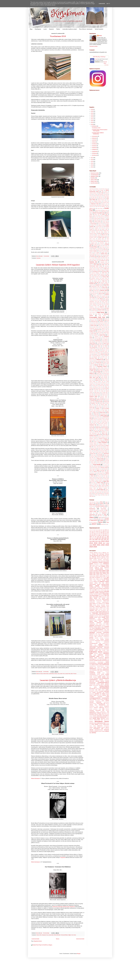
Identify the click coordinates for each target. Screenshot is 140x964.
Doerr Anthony (105, 236)
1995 (95, 538)
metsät (101, 670)
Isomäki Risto (51, 673)
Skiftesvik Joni (105, 431)
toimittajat (94, 717)
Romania (104, 603)
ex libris (107, 625)
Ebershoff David (98, 240)
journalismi (91, 636)
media (90, 670)
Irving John (104, 287)
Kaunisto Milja (92, 308)
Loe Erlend (105, 345)
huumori (95, 631)
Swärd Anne (93, 449)
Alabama (98, 558)
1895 (90, 531)
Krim (102, 587)
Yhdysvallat (95, 613)
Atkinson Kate (92, 208)
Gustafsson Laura (103, 260)
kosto (108, 650)
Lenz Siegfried (105, 339)
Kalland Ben (99, 302)
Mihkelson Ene (93, 363)
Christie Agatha (94, 223)
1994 (93, 538)
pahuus (90, 685)
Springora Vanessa (93, 438)
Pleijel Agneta (96, 392)
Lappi (95, 589)
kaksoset (101, 637)
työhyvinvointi (106, 719)
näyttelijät (107, 681)
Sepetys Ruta (105, 426)
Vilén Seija (105, 475)
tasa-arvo (96, 714)
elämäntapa (99, 622)
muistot (98, 672)
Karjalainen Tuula (93, 306)
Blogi (31, 29)
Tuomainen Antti (106, 461)
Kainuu (95, 580)
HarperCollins (103, 508)
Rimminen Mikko (104, 404)
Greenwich (107, 569)
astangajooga (106, 615)
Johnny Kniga (92, 511)
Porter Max (91, 393)
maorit (98, 667)
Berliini (107, 560)
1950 (101, 532)
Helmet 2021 (105, 572)
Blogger (78, 953)
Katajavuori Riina (103, 306)
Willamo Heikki (101, 485)
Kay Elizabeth (93, 309)
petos (100, 688)
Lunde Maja (101, 348)
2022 (92, 117)
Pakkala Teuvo (92, 384)
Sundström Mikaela (100, 445)
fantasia (91, 626)
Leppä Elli (91, 340)
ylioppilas (100, 731)
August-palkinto (106, 559)
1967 (97, 534)
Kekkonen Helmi (101, 309)
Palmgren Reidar (100, 384)
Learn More (102, 3)
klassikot (91, 650)
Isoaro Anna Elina (100, 289)
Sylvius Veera (100, 449)
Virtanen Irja (91, 477)
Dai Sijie (102, 227)
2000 (108, 538)
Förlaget (97, 507)
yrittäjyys (103, 731)
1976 (93, 535)
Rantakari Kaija (94, 400)
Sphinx (107, 520)
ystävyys (107, 731)
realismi (94, 695)
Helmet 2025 (92, 574)
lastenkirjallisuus (92, 659)
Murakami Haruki (102, 366)
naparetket (91, 678)
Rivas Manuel (99, 405)
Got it (108, 3)
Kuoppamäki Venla (93, 328)
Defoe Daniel (91, 230)
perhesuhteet (104, 687)
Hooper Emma (104, 278)
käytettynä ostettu (94, 176)
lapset (95, 657)
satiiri (104, 703)
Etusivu (57, 938)
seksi (96, 704)
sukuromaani (98, 710)
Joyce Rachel (92, 298)
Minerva (91, 515)
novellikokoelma (105, 678)
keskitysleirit (106, 641)
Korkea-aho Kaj (94, 321)
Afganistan (103, 556)
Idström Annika (104, 286)
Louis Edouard (92, 347)
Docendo (92, 506)
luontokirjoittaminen (93, 663)
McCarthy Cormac (103, 358)
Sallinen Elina (99, 416)
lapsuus (107, 657)
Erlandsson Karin (103, 242)
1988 (98, 536)
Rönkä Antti (96, 414)
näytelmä (102, 681)
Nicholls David (106, 373)
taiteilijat (99, 713)
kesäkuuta (94, 145)
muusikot (103, 675)
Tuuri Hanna (105, 464)
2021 (92, 118)
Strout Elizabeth (102, 442)
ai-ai (106, 524)
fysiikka (102, 626)
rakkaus (103, 693)
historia (93, 628)
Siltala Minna (101, 430)
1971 (101, 534)
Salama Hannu (92, 416)
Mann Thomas (73, 673)
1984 (108, 535)
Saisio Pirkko (103, 415)
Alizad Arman (91, 202)
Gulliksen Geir (96, 260)
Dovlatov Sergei (101, 237)
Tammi (100, 522)
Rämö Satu (102, 412)
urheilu (92, 724)
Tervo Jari (100, 456)
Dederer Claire (104, 229)
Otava (91, 517)
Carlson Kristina (97, 221)
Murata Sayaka (92, 367)
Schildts (101, 519)
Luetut (45, 29)
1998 (102, 538)
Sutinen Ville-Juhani (97, 446)
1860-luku (100, 552)
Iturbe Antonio (99, 291)
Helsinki (97, 574)
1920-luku (107, 554)
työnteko (91, 721)
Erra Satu (101, 244)
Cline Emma (106, 223)
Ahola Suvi (91, 195)
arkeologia (96, 615)
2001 (90, 539)
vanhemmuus (106, 725)
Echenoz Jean (106, 240)
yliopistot (96, 731)
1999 (105, 538)
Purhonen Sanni (103, 396)
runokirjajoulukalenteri (95, 698)
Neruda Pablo (105, 371)
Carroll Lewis (105, 221)
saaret (103, 700)
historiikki (107, 628)
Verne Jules (98, 474)
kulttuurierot (100, 655)
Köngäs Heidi (92, 331)
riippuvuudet (99, 695)
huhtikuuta (94, 149)
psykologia (106, 691)
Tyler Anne (91, 466)
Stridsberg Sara (104, 441)
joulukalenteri (106, 635)
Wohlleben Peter (92, 489)
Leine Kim (98, 339)
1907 (95, 531)
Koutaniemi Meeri (92, 324)
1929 (99, 531)
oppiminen (107, 683)
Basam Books (92, 504)
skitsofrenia (107, 707)
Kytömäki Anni (97, 329)
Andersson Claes (95, 203)
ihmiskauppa (99, 632)
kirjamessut (100, 646)
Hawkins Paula (92, 268)
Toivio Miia (107, 460)
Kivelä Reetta (102, 315)
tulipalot (107, 718)
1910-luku (94, 554)
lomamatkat (104, 659)
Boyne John (97, 214)
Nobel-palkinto (96, 596)
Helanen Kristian (101, 270)
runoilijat (107, 696)
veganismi (103, 727)
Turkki (96, 610)
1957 (108, 532)
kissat (102, 648)
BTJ (106, 503)
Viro (108, 611)
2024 (92, 113)
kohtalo (96, 650)
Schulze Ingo (91, 426)
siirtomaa (91, 707)
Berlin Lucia (98, 211)
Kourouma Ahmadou (104, 322)
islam (96, 633)
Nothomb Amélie (94, 374)
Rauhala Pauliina (99, 401)
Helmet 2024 (106, 573)
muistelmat (92, 672)
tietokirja (91, 717)
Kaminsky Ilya (100, 304)
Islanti (93, 577)
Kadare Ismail (104, 301)
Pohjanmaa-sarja (98, 599)
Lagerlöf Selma (106, 332)
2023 (92, 115)
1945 (93, 532)
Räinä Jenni (95, 412)
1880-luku (104, 552)
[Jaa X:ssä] (55, 256)
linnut (101, 659)
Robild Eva (105, 405)
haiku (90, 628)
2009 (93, 541)
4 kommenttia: (46, 256)
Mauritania (91, 594)
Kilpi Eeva (100, 312)
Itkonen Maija (92, 291)
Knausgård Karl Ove (97, 317)
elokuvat (107, 619)
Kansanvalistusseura (103, 511)
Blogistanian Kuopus (98, 563)
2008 (90, 541)
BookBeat (93, 178)
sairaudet (91, 702)
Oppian (105, 515)
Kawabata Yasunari (99, 308)
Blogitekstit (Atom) (38, 941)
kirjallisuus (107, 644)
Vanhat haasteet (99, 29)
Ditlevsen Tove (104, 234)
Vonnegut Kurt (92, 478)
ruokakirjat (94, 699)
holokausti (91, 629)
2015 (92, 161)
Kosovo (98, 587)
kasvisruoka (97, 640)
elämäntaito (91, 622)
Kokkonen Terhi (94, 320)
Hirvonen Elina (104, 275)
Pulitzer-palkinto (92, 603)
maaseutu (91, 667)
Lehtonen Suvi (92, 339)
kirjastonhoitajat (92, 647)
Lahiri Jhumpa (93, 333)
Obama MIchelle (57, 934)
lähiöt (90, 664)
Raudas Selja (92, 401)
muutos (107, 675)
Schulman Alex (92, 425)
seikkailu (91, 704)
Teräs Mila (91, 457)
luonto (107, 662)
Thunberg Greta (98, 457)
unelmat (107, 723)
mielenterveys (106, 670)
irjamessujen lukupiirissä (69, 906)
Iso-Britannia (97, 577)
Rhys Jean (96, 404)
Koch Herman (99, 318)
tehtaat (103, 714)
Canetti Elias (102, 219)
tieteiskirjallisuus (106, 715)
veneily (90, 728)
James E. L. (95, 294)
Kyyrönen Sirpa (105, 329)
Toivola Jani (93, 461)
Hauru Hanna (96, 267)
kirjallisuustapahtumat (93, 646)
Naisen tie (100, 594)
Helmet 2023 (99, 573)
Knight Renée (92, 318)
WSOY (94, 524)
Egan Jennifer (93, 241)
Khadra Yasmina (101, 310)
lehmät (97, 659)
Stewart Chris (96, 441)
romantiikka (91, 696)
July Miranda (100, 298)
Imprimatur (102, 510)
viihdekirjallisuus (96, 728)
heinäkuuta (94, 143)
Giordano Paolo (94, 256)
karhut (98, 639)
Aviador (101, 503)
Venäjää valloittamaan (103, 611)
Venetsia (94, 611)
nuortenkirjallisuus (93, 679)
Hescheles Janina (92, 274)
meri (98, 670)
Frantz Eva (105, 249)
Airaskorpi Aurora (94, 198)
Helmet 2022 (92, 573)
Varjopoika (62, 857)
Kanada (103, 580)
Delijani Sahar (106, 230)
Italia (108, 577)
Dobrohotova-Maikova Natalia (95, 236)
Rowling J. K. (98, 408)
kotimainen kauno (95, 652)
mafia (95, 667)
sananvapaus (106, 702)
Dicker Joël (100, 233)
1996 (97, 538)
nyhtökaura (107, 679)
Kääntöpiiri (100, 514)
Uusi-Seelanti (103, 610)
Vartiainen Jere (93, 473)
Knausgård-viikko (92, 587)
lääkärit (93, 664)
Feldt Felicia (105, 245)
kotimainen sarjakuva (98, 653)
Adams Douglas (100, 190)
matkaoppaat (99, 668)
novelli (100, 678)
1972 (104, 534)
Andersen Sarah (39, 673)
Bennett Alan (91, 211)
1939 (104, 531)
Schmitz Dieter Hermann (102, 423)
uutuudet (100, 724)
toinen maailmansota (101, 717)
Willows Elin (95, 486)
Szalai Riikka (95, 450)
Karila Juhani (104, 305)
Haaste (100, 570)
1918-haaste (101, 554)
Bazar (99, 504)
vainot (90, 725)
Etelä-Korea (106, 567)
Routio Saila (91, 408)
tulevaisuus (103, 718)
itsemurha (103, 633)
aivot (108, 614)
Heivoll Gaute (93, 270)
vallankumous (99, 725)
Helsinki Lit (102, 574)
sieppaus (101, 706)
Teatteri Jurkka (106, 607)
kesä (100, 643)
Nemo (96, 515)
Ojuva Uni (91, 380)
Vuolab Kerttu (99, 478)
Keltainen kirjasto (104, 581)
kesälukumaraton (105, 643)
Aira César (107, 197)
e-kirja (103, 619)
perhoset (97, 688)
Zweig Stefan (99, 492)
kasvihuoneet (91, 640)
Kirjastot (98, 584)
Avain (97, 503)
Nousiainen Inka (102, 374)
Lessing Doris (97, 340)
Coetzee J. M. (93, 225)
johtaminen (96, 635)
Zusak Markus (92, 492)
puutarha (107, 692)
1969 (99, 534)
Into (106, 510)
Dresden (96, 566)
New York (107, 595)
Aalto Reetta (91, 188)
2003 (96, 539)
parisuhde (106, 685)
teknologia (107, 714)
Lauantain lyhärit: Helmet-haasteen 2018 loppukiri (58, 265)
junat (95, 636)
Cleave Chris (100, 223)
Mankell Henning (104, 354)
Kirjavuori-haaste (105, 584)
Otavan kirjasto (93, 598)
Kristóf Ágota (100, 324)
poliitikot (103, 689)
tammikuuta (94, 155)
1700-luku (91, 552)
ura (90, 724)
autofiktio (91, 617)
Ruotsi (107, 603)
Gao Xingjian (96, 252)
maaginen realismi (98, 664)
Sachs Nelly (97, 415)
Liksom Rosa (92, 343)
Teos (107, 522)
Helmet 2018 (45, 673)
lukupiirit (99, 660)
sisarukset (96, 707)
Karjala (107, 580)
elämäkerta (106, 621)
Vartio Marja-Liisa (101, 473)
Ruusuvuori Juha (101, 411)
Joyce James (104, 297)
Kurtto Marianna (102, 328)
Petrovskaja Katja (97, 389)
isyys (99, 633)
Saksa (90, 605)
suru (103, 710)
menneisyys (94, 670)
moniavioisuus (99, 671)
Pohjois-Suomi (106, 600)
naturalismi (96, 678)
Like (105, 514)
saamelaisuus (97, 700)
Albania (102, 558)
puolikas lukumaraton (97, 692)
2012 (92, 167)
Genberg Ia (98, 255)
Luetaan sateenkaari (99, 591)
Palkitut (58, 29)
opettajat (98, 683)
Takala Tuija (91, 452)
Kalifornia (99, 580)
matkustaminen (106, 668)
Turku (99, 610)
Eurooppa (91, 569)
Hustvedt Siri (92, 283)
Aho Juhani (95, 194)
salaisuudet (98, 702)
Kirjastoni (51, 29)
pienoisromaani (105, 688)
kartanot (102, 639)
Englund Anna (94, 242)
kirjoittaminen (92, 648)
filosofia (99, 626)
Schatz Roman (96, 422)
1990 (103, 536)
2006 (105, 539)
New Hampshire (101, 595)
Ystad (90, 614)
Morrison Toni (97, 365)
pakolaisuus (101, 685)
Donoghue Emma (92, 237)
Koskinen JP (102, 321)
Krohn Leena (94, 325)
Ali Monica (105, 201)
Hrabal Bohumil (101, 279)
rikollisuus (104, 695)
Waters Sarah (100, 482)
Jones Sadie (91, 297)
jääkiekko (96, 637)
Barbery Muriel (98, 210)
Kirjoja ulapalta (94, 585)
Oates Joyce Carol (93, 377)
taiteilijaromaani (92, 713)
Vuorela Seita (106, 478)
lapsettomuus (101, 657)
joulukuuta (94, 126)
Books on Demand (105, 504)
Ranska (100, 603)
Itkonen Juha (57, 673)
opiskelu (102, 683)
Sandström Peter (92, 419)
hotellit (105, 629)
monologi (107, 671)
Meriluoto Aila (98, 362)
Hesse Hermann (101, 274)
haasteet (106, 626)
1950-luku (100, 555)
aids (100, 614)
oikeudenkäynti (92, 682)
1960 (90, 534)
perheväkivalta (92, 688)
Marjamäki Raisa (96, 356)
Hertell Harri (104, 272)
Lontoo (93, 591)
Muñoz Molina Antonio (102, 367)
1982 (104, 535)
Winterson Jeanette (103, 488)
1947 (95, 532)
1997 (100, 538)
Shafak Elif (98, 427)
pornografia (91, 691)
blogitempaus (106, 618)
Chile (90, 566)
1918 (97, 554)
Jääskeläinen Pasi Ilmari (94, 301)
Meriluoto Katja (106, 362)
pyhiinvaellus (91, 693)
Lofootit (102, 589)
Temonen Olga (93, 456)
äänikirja (94, 732)
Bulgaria (107, 565)
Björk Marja (104, 211)
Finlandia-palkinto (99, 569)
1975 (90, 535)
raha (100, 693)
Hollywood (107, 574)
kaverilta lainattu (94, 183)
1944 (90, 532)
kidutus (90, 644)
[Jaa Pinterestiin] (58, 256)
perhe (95, 687)
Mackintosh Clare (92, 352)
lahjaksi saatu (94, 181)
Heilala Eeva (106, 268)
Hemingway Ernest (96, 271)
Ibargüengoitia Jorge (95, 286)
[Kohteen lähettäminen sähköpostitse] (52, 256)
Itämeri (90, 578)
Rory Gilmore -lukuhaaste (85, 29)
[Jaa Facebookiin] (56, 256)
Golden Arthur (105, 257)
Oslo (108, 596)
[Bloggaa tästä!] (53, 256)
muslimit (90, 675)
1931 (101, 531)
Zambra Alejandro (104, 490)
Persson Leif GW (101, 388)
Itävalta (94, 578)
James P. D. (101, 294)
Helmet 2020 (99, 572)
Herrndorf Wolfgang (95, 272)
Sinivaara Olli (97, 431)
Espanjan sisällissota (94, 567)
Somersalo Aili (96, 437)
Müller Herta (93, 370)
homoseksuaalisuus (98, 629)
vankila (94, 727)
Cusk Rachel (106, 226)
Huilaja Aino (104, 280)
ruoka (90, 699)
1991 (105, 536)
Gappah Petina (104, 252)
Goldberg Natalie (97, 257)
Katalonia (91, 581)
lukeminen (91, 660)
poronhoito (96, 691)
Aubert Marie (99, 208)
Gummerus (92, 508)
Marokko (107, 592)
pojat (96, 689)
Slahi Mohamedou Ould (94, 433)
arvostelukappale (94, 174)
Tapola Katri (99, 453)
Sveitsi (90, 607)
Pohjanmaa (91, 599)
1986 (93, 536)
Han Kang (96, 264)
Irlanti (90, 577)
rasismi (107, 693)
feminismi (95, 626)
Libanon (98, 589)
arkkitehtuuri (101, 615)
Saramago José (101, 419)
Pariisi (108, 598)
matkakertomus (92, 668)
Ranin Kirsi (107, 399)
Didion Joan (97, 234)
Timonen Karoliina (99, 460)
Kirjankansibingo (92, 584)
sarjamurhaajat (99, 703)
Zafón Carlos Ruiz (95, 490)
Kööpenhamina (106, 588)
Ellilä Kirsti (107, 241)
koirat (100, 650)
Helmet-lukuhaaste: (35, 862)
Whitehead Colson (93, 485)
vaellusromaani (106, 724)
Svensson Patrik (94, 448)
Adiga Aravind (104, 191)
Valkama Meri (92, 470)
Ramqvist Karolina (99, 399)
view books (106, 64)
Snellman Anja (92, 435)
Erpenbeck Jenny (93, 244)
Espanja (107, 566)
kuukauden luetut (94, 656)
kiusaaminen (106, 648)
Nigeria (90, 596)
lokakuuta (94, 138)
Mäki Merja (100, 369)
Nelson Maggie (97, 371)
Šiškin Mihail (91, 496)
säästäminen (102, 711)
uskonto (96, 724)
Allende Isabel (98, 202)
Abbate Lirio (98, 188)
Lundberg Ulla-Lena (93, 348)
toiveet (107, 717)
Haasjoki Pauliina (92, 263)
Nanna (100, 35)
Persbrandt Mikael (64, 934)
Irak (106, 576)
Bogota (93, 565)
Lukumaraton (102, 592)
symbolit (107, 710)
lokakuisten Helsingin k (57, 906)
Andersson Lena (104, 203)
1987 (95, 536)
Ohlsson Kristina (105, 378)
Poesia (100, 517)
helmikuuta (94, 153)
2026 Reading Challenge (99, 56)
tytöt (102, 719)
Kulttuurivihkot (92, 514)
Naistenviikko (106, 594)
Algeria (90, 559)
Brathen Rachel (92, 215)
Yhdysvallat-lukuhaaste (104, 613)
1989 (100, 536)
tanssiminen (91, 714)
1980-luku (94, 556)
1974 (108, 534)
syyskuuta (94, 140)
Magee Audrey (100, 352)
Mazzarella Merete (93, 358)
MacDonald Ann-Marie (93, 351)
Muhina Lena (92, 366)
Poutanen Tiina (105, 393)
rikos (108, 695)
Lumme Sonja (105, 347)
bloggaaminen (92, 618)
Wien (90, 613)
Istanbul (104, 577)
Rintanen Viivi (92, 405)
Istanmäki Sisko (96, 290)
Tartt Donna (106, 453)
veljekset (107, 727)
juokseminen (100, 636)
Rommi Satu (91, 407)
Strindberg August (92, 442)
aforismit (97, 614)
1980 (99, 535)
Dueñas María (101, 238)
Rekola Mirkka (102, 403)
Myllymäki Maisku (92, 369)
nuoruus (101, 679)
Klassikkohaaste (105, 585)
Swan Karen (106, 448)
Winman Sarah (92, 488)
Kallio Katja (105, 302)
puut (103, 692)
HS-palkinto (95, 570)
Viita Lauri (100, 475)
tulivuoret (91, 719)
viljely (102, 728)
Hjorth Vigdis (91, 276)
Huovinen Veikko (104, 282)
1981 (101, 535)
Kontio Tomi (62, 673)
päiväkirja (97, 693)
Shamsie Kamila (104, 427)
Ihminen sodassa (99, 576)
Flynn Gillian (103, 248)
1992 (108, 536)
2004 (99, 539)
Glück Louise (101, 256)
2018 (92, 124)
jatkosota (91, 635)
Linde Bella (99, 343)
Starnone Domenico (103, 438)
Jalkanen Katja (101, 293)
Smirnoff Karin (92, 434)
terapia (90, 715)
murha (107, 672)
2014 (92, 163)
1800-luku (96, 552)
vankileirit (98, 727)
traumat (94, 718)
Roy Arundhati (106, 408)
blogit (99, 618)
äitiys (90, 732)
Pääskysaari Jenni (103, 397)
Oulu (99, 598)
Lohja (105, 589)
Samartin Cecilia (105, 418)
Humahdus (91, 510)
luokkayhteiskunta (105, 660)
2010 (96, 541)
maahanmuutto (105, 664)
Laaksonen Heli (100, 331)
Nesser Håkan (99, 373)
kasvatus (107, 639)
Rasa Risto (100, 400)
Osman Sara (101, 381)
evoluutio (103, 625)
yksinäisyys (91, 731)
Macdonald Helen (103, 351)
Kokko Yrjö (107, 318)
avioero (99, 617)
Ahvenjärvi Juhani (98, 195)
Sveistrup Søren (106, 446)
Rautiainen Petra (94, 403)
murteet (102, 674)
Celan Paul (99, 222)
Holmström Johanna (95, 278)
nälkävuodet (91, 681)
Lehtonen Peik (105, 337)
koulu (95, 654)
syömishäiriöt (92, 711)
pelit (90, 687)
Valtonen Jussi (97, 471)
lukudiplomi (96, 660)
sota (103, 709)
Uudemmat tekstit (35, 938)
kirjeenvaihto (99, 647)
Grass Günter (92, 259)
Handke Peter (104, 264)
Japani (97, 578)
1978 (97, 535)
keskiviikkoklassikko (93, 643)
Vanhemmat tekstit (80, 938)
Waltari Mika (106, 481)
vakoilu (94, 725)
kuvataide (107, 656)
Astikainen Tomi (104, 206)
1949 (99, 532)
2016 (92, 159)
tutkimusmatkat (97, 719)
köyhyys (91, 657)
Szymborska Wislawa (104, 450)
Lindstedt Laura (94, 344)
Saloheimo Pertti (97, 418)
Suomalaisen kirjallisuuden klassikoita (97, 606)
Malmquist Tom (96, 354)
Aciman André (92, 190)
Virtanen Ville (105, 477)
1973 (106, 534)
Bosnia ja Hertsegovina (100, 565)
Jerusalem (101, 578)
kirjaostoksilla (106, 646)
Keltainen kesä (96, 581)
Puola (97, 603)
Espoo (101, 567)
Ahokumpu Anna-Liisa (103, 194)
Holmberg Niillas (105, 276)
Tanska (101, 607)
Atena (101, 502)
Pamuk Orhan (95, 385)
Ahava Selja (100, 192)
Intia (104, 576)
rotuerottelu (100, 696)
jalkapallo (107, 633)
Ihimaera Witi (91, 287)
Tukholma (91, 610)
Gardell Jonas (104, 253)
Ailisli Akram (100, 197)
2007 (108, 539)
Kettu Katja (95, 310)
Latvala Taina (67, 673)
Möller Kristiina (106, 369)
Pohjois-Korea (99, 600)
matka (107, 667)
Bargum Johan (105, 210)
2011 (99, 541)
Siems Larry (95, 430)
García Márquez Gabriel (94, 253)
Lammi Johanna (102, 333)
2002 (93, 539)
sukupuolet (91, 710)
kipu (95, 644)
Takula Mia (98, 452)
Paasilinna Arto (105, 382)
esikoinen (91, 625)
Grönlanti (91, 570)
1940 (106, 531)
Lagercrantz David (98, 332)
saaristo (107, 700)
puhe (90, 692)
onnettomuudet (92, 683)
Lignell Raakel (105, 341)
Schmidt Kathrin (92, 423)
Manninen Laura (100, 355)
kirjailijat (100, 644)
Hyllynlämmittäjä (92, 576)
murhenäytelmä (92, 674)
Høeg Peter (106, 285)
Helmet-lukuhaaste (35, 778)
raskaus (91, 695)
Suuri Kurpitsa (93, 522)
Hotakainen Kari (45, 934)
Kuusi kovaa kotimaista (98, 588)
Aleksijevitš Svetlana (97, 201)
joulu (102, 635)
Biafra (90, 562)
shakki (97, 706)
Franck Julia (99, 249)
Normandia (104, 596)
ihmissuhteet (106, 632)
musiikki (107, 674)
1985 (90, 536)
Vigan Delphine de (105, 474)
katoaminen (106, 640)
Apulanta (95, 559)
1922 (97, 531)
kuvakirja (102, 656)
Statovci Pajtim (92, 439)
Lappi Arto (96, 335)
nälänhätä (97, 681)
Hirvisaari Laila (96, 275)
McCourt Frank (92, 359)
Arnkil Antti (97, 206)
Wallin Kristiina (99, 481)
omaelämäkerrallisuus (103, 682)
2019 (92, 122)
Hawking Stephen (104, 267)
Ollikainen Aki (97, 380)
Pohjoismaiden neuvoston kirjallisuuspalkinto (99, 602)
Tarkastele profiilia (93, 46)
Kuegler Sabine (101, 325)
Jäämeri (90, 580)
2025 (92, 111)
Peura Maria (105, 389)
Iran (108, 576)
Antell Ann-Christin (101, 205)
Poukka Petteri (97, 393)
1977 (95, 535)
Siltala (101, 520)
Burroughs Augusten (97, 218)
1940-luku (96, 555)
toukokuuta (94, 147)
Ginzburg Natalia (106, 255)
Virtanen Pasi (98, 477)
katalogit (102, 640)
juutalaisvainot (106, 636)
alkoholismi (91, 615)
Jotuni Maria (98, 297)
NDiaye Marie (100, 370)
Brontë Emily (100, 215)
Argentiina (100, 559)
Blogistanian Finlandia (97, 562)
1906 (93, 531)
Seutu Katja (91, 427)
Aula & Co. (91, 503)
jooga (100, 635)
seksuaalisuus (102, 704)
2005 (102, 539)
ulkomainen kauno (102, 721)
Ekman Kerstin (100, 241)
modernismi (91, 671)
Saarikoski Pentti (104, 414)
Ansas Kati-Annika (92, 205)
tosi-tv (90, 718)
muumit (100, 675)
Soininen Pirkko (101, 435)
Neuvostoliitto (95, 595)
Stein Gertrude (100, 439)
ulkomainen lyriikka (93, 723)
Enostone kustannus (100, 506)
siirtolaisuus (106, 706)
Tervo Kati (105, 456)
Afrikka (107, 556)
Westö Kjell (104, 483)
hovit (108, 629)
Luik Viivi (99, 347)
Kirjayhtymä (104, 512)
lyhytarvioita (51, 934)
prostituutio (101, 691)
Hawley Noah (99, 268)
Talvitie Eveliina (105, 452)
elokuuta (94, 142)
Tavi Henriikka (100, 454)
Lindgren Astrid (106, 343)
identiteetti (92, 632)
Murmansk (96, 594)
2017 (92, 157)
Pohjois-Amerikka (105, 599)
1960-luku (104, 555)
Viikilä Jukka (93, 475)
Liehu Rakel (98, 341)
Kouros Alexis (95, 322)
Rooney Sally (98, 407)
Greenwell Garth (100, 259)
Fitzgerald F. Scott (95, 248)
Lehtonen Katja (97, 337)
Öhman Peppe (97, 494)
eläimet (91, 621)
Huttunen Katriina (100, 283)
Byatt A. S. (104, 218)
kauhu (90, 641)
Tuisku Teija (99, 461)
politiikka (107, 689)
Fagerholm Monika (97, 245)
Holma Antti (98, 276)
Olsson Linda (105, 380)
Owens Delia (97, 382)
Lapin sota (91, 589)
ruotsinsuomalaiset (100, 699)
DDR (93, 566)
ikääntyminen (92, 633)
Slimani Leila (104, 433)
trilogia (98, 718)
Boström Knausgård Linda (98, 213)
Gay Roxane (92, 255)
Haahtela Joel (93, 262)
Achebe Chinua (105, 188)
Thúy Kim (105, 457)
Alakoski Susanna (101, 199)
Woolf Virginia (100, 489)
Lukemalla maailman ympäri (69, 29)
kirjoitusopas (98, 648)
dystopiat (99, 619)
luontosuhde (100, 663)
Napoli (90, 595)
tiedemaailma (99, 715)
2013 (92, 165)
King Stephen (98, 314)
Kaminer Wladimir (92, 304)
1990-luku (99, 556)
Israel (102, 577)
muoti (103, 672)
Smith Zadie (105, 434)
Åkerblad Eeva (102, 493)
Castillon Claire (92, 222)
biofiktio (107, 617)
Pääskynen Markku (93, 397)
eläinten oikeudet (98, 621)
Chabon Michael (106, 222)
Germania (105, 507)
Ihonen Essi (98, 287)
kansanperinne (92, 639)
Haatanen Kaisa (101, 263)
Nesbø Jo (91, 373)
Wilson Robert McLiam (103, 486)
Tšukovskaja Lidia (96, 467)
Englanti (103, 566)
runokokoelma (105, 698)
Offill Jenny (97, 378)
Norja (100, 596)
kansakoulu (107, 637)
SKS (104, 517)
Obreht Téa (91, 378)
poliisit (99, 689)
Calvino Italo (96, 219)
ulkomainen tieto (101, 723)
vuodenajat (107, 728)
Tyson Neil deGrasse (99, 466)
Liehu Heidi (91, 341)
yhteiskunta (106, 729)
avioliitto (103, 617)
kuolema (107, 655)
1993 (90, 538)
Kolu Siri (100, 320)
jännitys (91, 637)
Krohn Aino (107, 324)
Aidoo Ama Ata (106, 195)
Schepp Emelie (104, 422)
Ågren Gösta (95, 493)
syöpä (97, 711)
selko (108, 704)
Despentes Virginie (92, 233)
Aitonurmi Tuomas (102, 198)
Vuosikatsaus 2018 (58, 36)
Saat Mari (91, 415)
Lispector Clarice (96, 345)
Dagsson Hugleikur (95, 227)
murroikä (98, 674)
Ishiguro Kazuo (92, 289)
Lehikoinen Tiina (97, 336)
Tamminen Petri (92, 453)
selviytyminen (91, 706)
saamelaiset (91, 700)
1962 (93, 534)
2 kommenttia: (46, 671)
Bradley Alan (104, 214)
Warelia (102, 524)
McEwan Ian (100, 359)
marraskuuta (95, 136)
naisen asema (102, 677)
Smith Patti (99, 434)
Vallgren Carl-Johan (72, 934)
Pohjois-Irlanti (92, 600)
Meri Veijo (92, 362)
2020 (92, 120)
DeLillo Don (97, 229)
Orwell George (92, 381)
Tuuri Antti (96, 464)
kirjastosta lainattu (95, 173)
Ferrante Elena (93, 247)
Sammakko (96, 519)
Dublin (99, 566)
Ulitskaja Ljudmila (104, 467)
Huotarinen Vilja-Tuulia (94, 282)
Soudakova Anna (104, 437)
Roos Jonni (105, 407)
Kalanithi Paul (92, 302)
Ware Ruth (93, 482)
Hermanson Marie (105, 271)
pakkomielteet (95, 685)
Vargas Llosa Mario (105, 471)
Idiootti (96, 510)
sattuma (107, 703)
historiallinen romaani (100, 628)
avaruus (95, 617)
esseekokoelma (98, 625)
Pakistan (103, 598)
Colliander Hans (101, 225)
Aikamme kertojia (92, 558)
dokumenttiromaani (93, 619)
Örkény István (105, 494)
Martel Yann (104, 356)
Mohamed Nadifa (101, 363)
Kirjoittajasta (38, 29)
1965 (95, 534)
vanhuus (91, 727)
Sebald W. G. (98, 426)
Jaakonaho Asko (94, 293)
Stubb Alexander (92, 445)
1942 (108, 531)
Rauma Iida (106, 401)
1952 (104, 532)
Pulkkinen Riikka (93, 396)
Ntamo (101, 515)
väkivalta (91, 729)
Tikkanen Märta (100, 459)
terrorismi (94, 715)
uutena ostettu (94, 179)
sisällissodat (101, 707)
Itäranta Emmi (106, 291)
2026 (92, 109)
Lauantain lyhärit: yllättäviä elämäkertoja (58, 680)
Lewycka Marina (105, 340)
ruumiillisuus (106, 699)
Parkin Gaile (102, 385)
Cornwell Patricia (98, 226)
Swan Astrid (100, 448)
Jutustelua (38, 258)
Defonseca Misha (99, 230)
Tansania (97, 607)
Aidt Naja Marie (94, 197)
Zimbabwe (94, 614)
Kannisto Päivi (96, 305)
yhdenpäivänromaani (99, 729)
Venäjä (97, 611)
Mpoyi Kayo (105, 365)
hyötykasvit (106, 630)
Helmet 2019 (92, 572)
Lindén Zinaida (102, 344)
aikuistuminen (104, 614)
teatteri (100, 714)
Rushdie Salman (92, 411)
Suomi (107, 606)
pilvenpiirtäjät (91, 689)
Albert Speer (106, 558)
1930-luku (91, 555)
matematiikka (103, 667)
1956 (106, 532)
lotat (108, 659)
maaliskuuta (95, 151)
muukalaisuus (95, 675)
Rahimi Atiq (91, 399)
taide (108, 711)
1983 (106, 535)
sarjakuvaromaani (92, 703)
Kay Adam (107, 308)
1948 (97, 532)
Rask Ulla (106, 400)
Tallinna (93, 607)
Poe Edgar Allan (104, 392)
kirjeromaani (106, 647)
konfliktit (103, 650)
